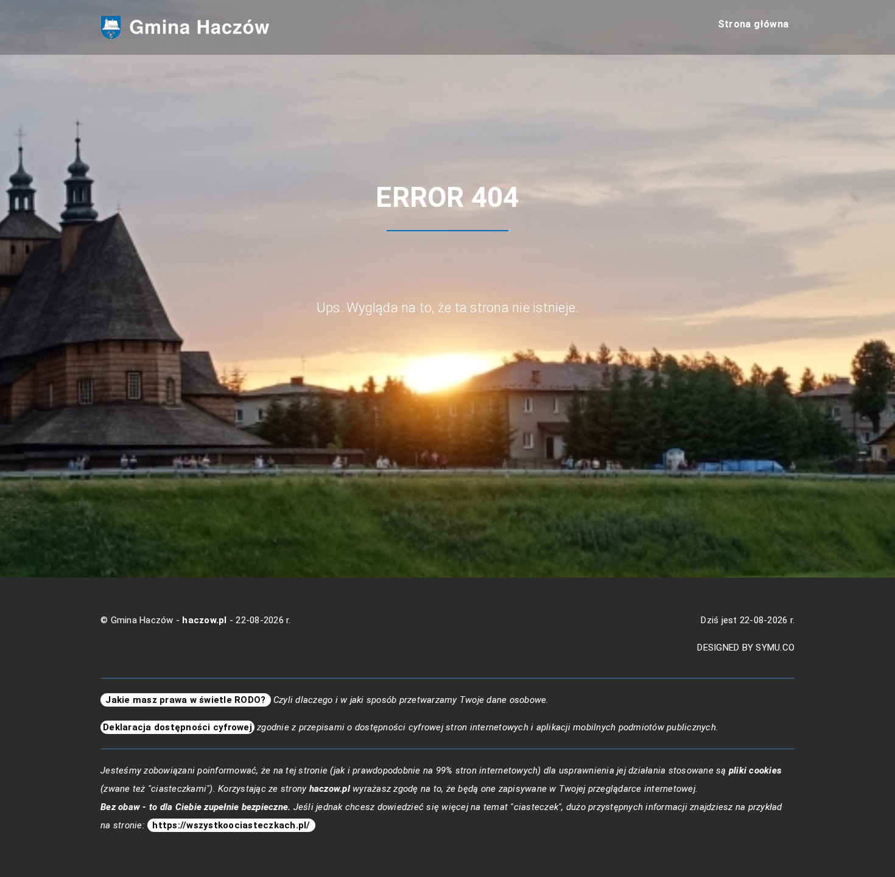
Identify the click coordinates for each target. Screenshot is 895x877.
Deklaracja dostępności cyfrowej (177, 727)
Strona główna (753, 24)
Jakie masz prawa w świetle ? (185, 699)
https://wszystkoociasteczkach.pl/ (231, 825)
